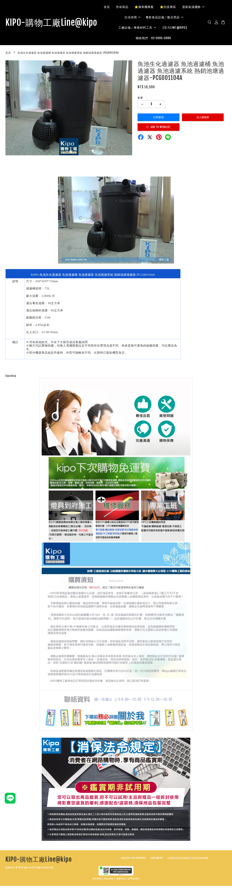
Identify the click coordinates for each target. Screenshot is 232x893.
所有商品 (122, 7)
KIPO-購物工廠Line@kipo (51, 22)
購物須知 (109, 878)
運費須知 (121, 878)
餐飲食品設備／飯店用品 (163, 17)
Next (127, 108)
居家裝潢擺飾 (191, 7)
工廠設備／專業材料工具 (135, 27)
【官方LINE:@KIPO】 (175, 27)
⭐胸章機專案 (144, 7)
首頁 (107, 7)
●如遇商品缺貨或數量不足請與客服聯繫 (188, 858)
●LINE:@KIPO (156, 858)
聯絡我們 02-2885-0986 (153, 38)
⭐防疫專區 (168, 7)
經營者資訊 (134, 878)
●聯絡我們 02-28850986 (133, 858)
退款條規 (97, 878)
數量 (140, 97)
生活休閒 (131, 17)
